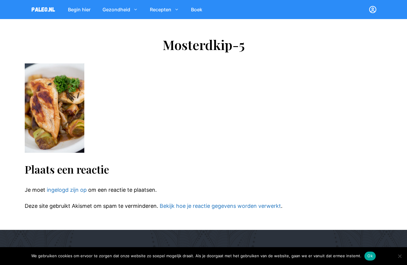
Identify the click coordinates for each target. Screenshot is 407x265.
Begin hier (79, 10)
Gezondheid (116, 10)
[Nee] (400, 256)
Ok (370, 255)
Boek (196, 10)
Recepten (160, 10)
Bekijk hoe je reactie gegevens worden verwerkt (220, 206)
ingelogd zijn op (67, 190)
